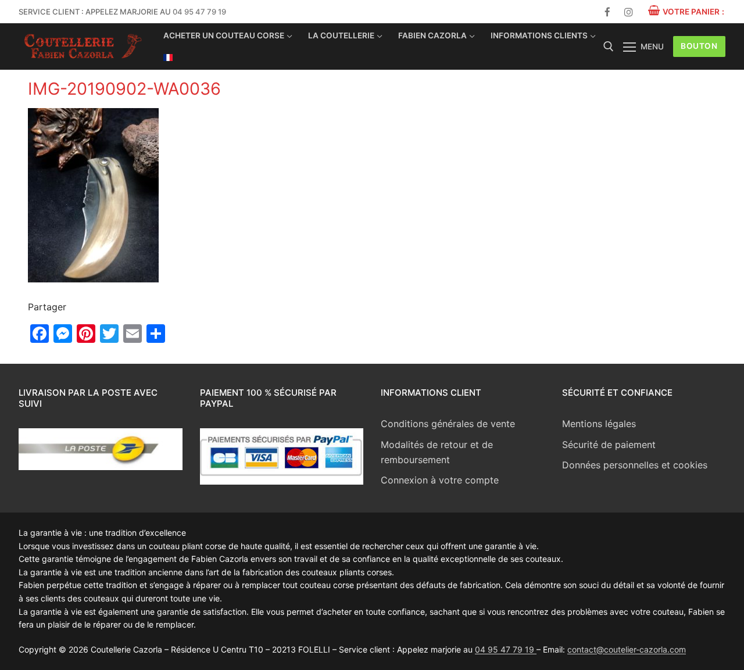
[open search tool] (608, 46)
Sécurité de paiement (609, 444)
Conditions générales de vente (448, 423)
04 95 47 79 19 (199, 11)
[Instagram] (629, 12)
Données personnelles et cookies (634, 465)
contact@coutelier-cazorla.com (626, 649)
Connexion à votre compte (440, 480)
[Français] (168, 57)
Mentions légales (599, 423)
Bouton (699, 46)
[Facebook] (608, 12)
